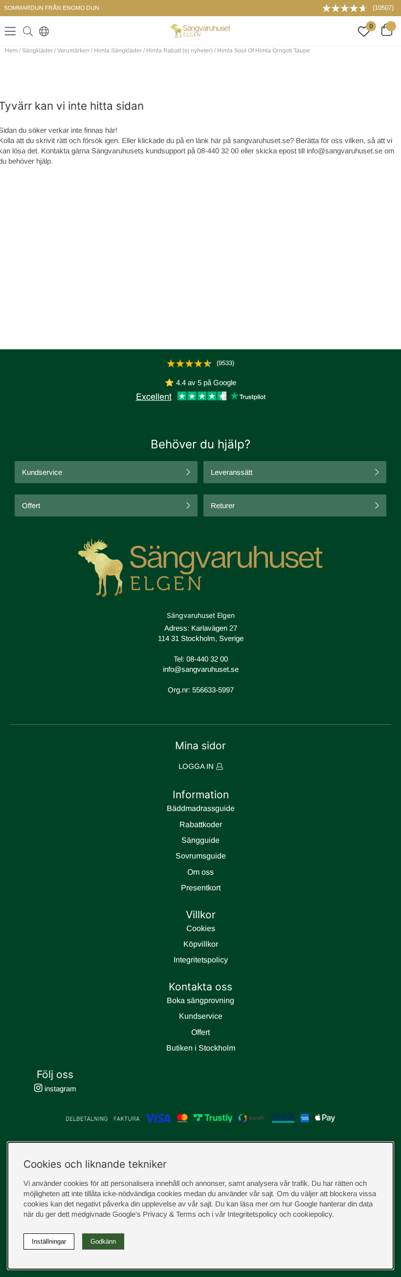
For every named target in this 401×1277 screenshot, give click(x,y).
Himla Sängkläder (118, 50)
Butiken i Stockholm (200, 1048)
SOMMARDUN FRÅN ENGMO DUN (51, 7)
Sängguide (200, 840)
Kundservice (42, 472)
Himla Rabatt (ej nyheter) (179, 50)
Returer (223, 505)
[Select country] (42, 31)
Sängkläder (37, 50)
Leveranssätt (231, 472)
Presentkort (201, 888)
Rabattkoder (200, 824)
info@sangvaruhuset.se (344, 151)
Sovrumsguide (201, 856)
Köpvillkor (200, 944)
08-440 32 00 (207, 659)
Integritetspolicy (201, 960)
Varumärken (73, 50)
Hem (11, 50)
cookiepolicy (312, 1214)
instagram (59, 1088)
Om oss (200, 872)
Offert (31, 505)
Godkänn (103, 1241)
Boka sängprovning (200, 1000)
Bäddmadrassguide (201, 808)
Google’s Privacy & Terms (154, 1214)
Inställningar (49, 1241)
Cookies (200, 928)
